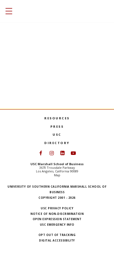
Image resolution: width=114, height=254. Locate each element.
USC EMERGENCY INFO (57, 225)
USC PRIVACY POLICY (57, 208)
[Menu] (7, 11)
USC (57, 134)
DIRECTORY (57, 143)
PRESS (57, 126)
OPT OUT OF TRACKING (57, 235)
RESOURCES (57, 118)
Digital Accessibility (57, 240)
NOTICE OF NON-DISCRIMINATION (57, 214)
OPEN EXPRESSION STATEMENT (57, 219)
